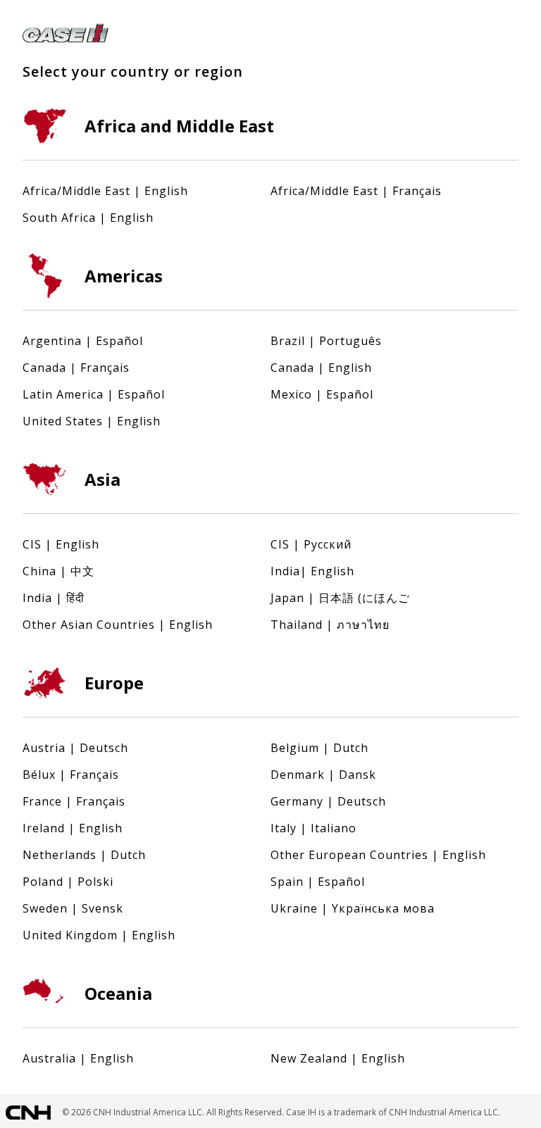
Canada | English (321, 367)
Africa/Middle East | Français (356, 191)
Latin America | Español (94, 394)
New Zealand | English (337, 1058)
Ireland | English (73, 828)
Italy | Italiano (313, 828)
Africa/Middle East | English (105, 191)
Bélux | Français (71, 774)
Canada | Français (76, 367)
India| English (312, 571)
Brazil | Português (326, 341)
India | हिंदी (54, 598)
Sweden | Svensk (73, 908)
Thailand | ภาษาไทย (330, 624)
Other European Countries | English (378, 855)
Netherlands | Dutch (84, 855)
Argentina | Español (83, 341)
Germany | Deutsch (328, 801)
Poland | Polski (68, 881)
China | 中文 (58, 571)
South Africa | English (88, 217)
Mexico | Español (321, 394)
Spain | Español (317, 881)
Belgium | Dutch (319, 748)
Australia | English (78, 1058)
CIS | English (61, 544)
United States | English (92, 421)
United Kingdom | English (99, 935)
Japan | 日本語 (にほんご (340, 598)
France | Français (74, 801)
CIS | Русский (311, 544)
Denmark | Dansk (323, 774)
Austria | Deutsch (75, 748)
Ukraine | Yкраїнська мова (352, 908)
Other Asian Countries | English (118, 624)
